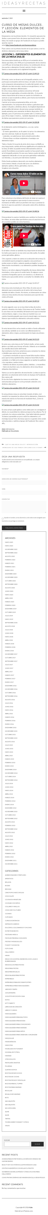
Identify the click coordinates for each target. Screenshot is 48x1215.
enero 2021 (9, 570)
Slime (7, 1112)
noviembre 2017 (11, 654)
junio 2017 (9, 668)
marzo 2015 (9, 759)
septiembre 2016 (11, 696)
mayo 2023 (9, 546)
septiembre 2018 (11, 623)
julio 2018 (9, 630)
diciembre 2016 (10, 686)
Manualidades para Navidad (16, 1028)
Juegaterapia (10, 993)
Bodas (7, 885)
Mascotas (9, 1045)
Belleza (8, 882)
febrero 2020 (10, 605)
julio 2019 (9, 616)
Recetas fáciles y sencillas (15, 1080)
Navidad (8, 1056)
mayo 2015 (9, 752)
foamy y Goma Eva (12, 945)
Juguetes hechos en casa (15, 996)
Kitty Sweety (10, 1003)
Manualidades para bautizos (16, 1017)
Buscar (7, 1140)
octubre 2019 (10, 612)
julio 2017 (9, 665)
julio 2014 (9, 783)
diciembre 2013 (10, 808)
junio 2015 (9, 748)
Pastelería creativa (12, 1063)
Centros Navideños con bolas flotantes (18, 1168)
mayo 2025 (9, 542)
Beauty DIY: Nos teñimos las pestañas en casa (19, 1165)
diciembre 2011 (10, 860)
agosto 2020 (10, 588)
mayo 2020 (9, 595)
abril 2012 (9, 846)
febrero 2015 (10, 762)
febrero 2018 (10, 647)
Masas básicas (10, 1042)
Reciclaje (8, 1090)
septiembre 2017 (11, 661)
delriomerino (10, 429)
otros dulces (10, 1059)
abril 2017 (9, 671)
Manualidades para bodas (15, 1021)
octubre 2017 (10, 658)
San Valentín (10, 1101)
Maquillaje (9, 1038)
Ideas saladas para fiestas (15, 975)
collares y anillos (12, 906)
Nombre (5, 469)
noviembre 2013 (11, 811)
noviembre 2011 (11, 864)
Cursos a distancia (12, 920)
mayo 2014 (9, 790)
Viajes (7, 1126)
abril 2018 (9, 640)
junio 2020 (9, 591)
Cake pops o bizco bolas (14, 892)
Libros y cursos (11, 1010)
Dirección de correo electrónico (15, 479)
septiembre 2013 (11, 818)
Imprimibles (9, 979)
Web (3, 489)
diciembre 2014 (10, 769)
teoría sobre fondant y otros (17, 1122)
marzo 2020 (9, 602)
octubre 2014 (10, 776)
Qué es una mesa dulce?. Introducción (21, 444)
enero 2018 (9, 651)
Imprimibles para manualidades (17, 986)
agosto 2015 (10, 742)
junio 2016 (9, 707)
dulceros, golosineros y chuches (18, 927)
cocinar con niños (12, 903)
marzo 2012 (9, 850)
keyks (7, 1000)
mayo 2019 (9, 619)
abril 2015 (9, 755)
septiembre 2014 (11, 780)
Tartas (7, 1119)
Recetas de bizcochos (13, 1073)
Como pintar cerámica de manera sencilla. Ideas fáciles (23, 1177)
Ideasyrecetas (24, 3)
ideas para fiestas (11, 968)
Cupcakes (9, 917)
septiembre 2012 (11, 829)
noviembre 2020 (11, 577)
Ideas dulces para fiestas (14, 965)
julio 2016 (9, 703)
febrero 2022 (10, 560)
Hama (7, 955)
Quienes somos (11, 1070)
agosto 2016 (10, 700)
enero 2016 (9, 724)
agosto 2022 (10, 556)
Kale (30, 1207)
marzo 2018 (9, 644)
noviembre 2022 (11, 549)
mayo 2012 (9, 843)
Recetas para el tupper (13, 1084)
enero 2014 (9, 804)
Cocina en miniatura (13, 899)
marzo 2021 (9, 563)
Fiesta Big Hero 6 (11, 934)
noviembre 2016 (11, 689)
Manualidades (15, 431)
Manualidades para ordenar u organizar (21, 1035)
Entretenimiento (11, 931)
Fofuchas (9, 948)
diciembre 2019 (10, 609)
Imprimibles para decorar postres (18, 982)
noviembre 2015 (11, 731)
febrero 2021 (10, 567)
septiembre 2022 (11, 553)
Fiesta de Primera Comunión (16, 938)
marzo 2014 (9, 797)
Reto (7, 1097)
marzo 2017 (9, 675)
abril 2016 (9, 713)
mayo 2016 (9, 710)
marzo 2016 (9, 717)
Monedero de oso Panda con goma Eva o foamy (22, 447)
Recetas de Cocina (12, 1077)
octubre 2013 (10, 815)
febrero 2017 (10, 678)
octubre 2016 (10, 693)
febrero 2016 (10, 720)
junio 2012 (9, 839)
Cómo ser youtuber (13, 910)
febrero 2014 (10, 801)
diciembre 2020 (10, 574)
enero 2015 (9, 766)
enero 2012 (9, 857)
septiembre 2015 (11, 738)
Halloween (9, 952)
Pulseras (8, 1066)
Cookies (8, 913)
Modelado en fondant (14, 1049)
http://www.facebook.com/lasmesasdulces (21, 45)
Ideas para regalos (12, 972)
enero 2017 (9, 682)
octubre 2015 (10, 734)
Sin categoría (10, 1108)
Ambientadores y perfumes (15, 875)
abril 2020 (9, 598)
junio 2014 (9, 787)
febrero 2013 (10, 825)
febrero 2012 (10, 853)
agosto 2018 (10, 626)
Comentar (6, 499)
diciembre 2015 (10, 727)
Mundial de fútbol (12, 1052)
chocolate (9, 896)
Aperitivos (9, 878)
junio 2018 (9, 633)
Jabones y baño (11, 989)
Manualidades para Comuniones (17, 1024)
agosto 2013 (10, 822)
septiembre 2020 (11, 584)
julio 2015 (9, 745)
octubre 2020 (10, 581)
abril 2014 (9, 794)
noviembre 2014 (11, 773)
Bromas (8, 889)
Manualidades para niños (15, 1031)
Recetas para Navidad (13, 1087)
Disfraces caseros (12, 924)
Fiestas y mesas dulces (13, 941)
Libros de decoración (13, 1007)
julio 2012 (9, 836)
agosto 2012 (10, 832)
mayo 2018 (9, 637)
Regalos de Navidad (12, 1094)
